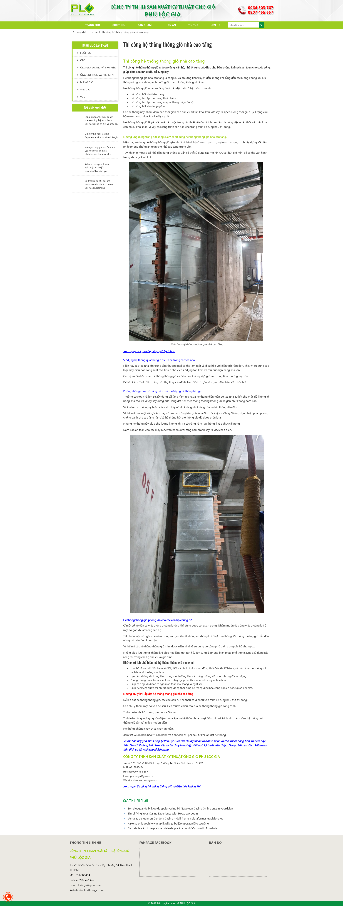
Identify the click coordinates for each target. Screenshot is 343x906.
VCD (82, 96)
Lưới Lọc (85, 53)
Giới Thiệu (118, 25)
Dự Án (172, 25)
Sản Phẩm (144, 25)
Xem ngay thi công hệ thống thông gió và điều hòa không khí (161, 786)
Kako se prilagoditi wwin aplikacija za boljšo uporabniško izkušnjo (97, 167)
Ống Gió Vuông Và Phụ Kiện (98, 67)
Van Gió (85, 89)
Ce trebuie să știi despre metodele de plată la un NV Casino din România (99, 184)
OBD (82, 60)
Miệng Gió (86, 82)
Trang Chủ (92, 25)
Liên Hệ (215, 25)
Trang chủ (80, 32)
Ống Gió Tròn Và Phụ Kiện (96, 74)
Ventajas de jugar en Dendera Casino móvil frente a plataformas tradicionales (100, 150)
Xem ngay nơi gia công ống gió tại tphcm (149, 351)
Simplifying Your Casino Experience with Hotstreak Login (101, 135)
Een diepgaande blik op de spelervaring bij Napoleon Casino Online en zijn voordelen (101, 120)
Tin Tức (193, 25)
